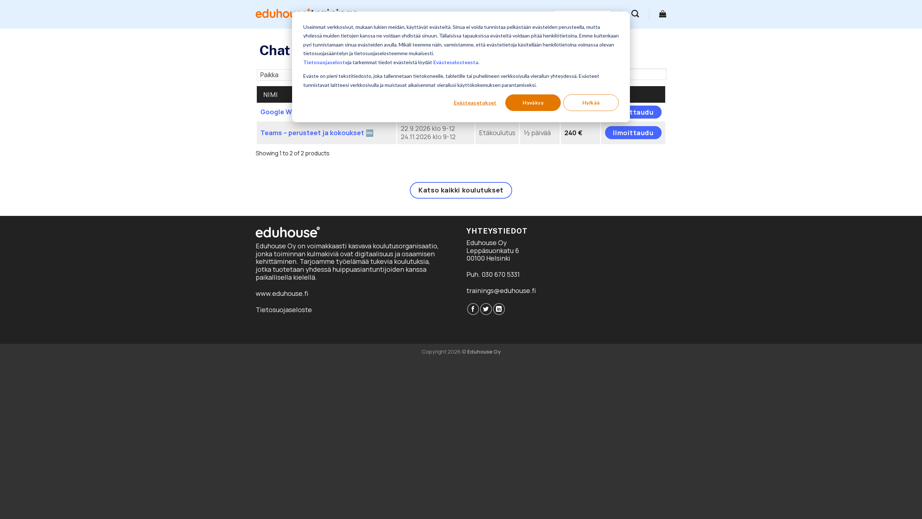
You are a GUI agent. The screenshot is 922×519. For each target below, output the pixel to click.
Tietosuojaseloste (325, 62)
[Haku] (635, 13)
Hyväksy (533, 102)
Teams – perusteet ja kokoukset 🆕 (316, 132)
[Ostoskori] (662, 13)
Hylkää (591, 102)
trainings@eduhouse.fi (501, 290)
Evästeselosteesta (455, 62)
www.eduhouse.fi (282, 293)
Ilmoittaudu (633, 112)
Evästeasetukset (475, 102)
